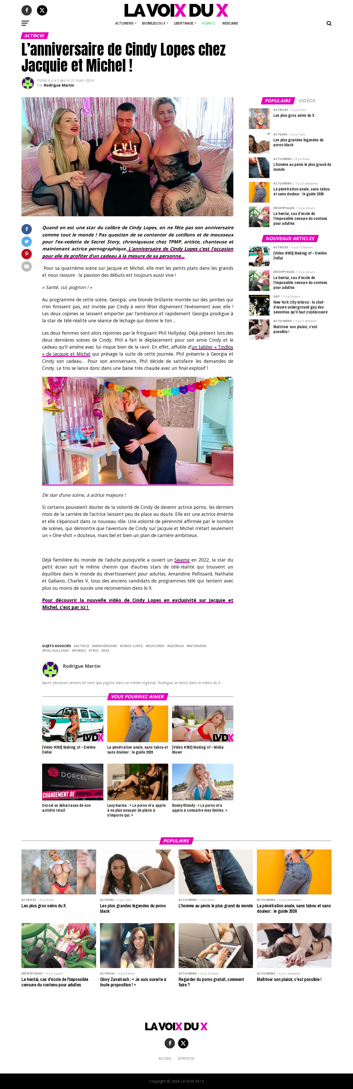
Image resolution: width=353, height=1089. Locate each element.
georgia (176, 646)
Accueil (165, 1058)
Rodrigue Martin (59, 85)
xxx (106, 650)
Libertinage (184, 23)
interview (197, 646)
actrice (82, 646)
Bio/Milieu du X (153, 23)
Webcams (230, 23)
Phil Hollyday (56, 650)
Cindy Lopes (132, 646)
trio (94, 650)
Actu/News (124, 23)
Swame (182, 560)
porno (80, 650)
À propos (186, 1058)
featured (156, 646)
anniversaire (105, 646)
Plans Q (208, 23)
